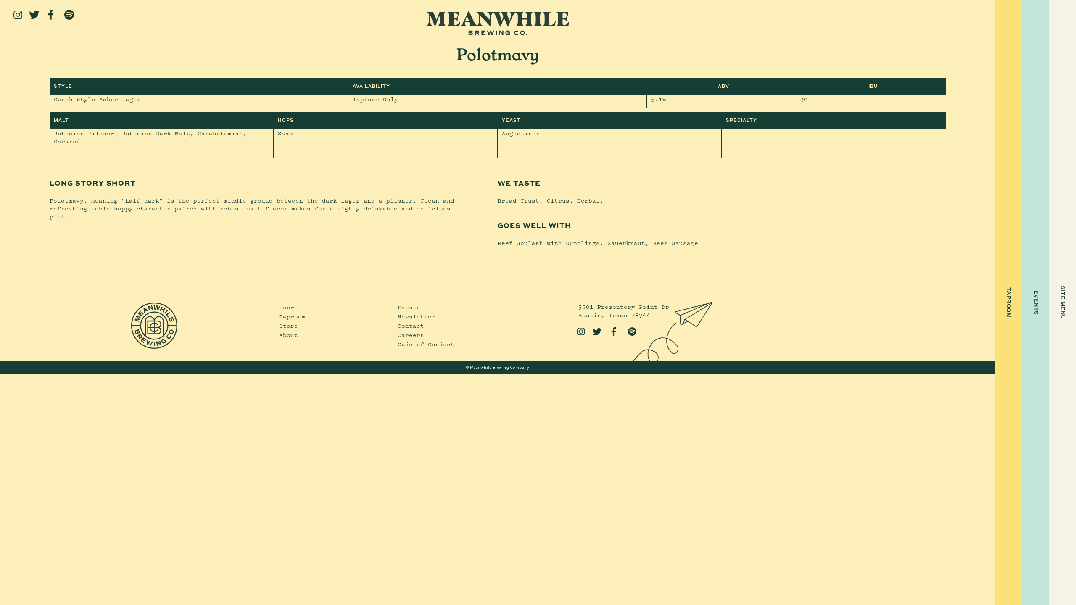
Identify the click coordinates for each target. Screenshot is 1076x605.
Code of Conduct (426, 344)
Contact (411, 325)
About (288, 335)
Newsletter (416, 316)
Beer (286, 307)
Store (288, 325)
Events (409, 307)
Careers (411, 335)
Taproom (292, 316)
